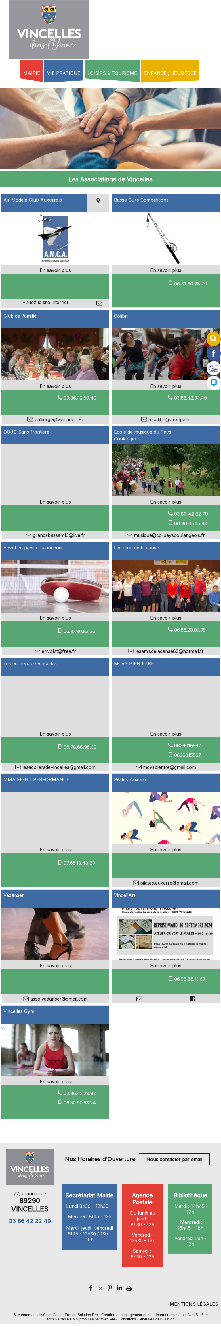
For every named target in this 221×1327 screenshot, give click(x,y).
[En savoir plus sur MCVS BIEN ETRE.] (166, 733)
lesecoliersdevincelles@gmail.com (58, 767)
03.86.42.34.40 (190, 398)
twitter (100, 1287)
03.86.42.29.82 (80, 1093)
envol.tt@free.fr (58, 651)
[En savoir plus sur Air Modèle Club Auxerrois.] (55, 270)
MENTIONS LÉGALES (194, 1304)
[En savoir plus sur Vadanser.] (55, 965)
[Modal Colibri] (166, 379)
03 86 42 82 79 (191, 514)
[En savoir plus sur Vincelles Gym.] (55, 1081)
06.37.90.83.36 (79, 631)
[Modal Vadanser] (55, 958)
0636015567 (187, 745)
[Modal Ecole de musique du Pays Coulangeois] (166, 495)
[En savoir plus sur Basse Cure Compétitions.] (166, 270)
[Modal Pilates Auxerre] (166, 842)
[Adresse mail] (99, 303)
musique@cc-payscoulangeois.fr (168, 535)
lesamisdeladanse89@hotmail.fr (169, 651)
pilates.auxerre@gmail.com (169, 883)
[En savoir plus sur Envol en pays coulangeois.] (55, 617)
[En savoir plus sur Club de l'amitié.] (55, 386)
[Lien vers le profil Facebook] (193, 998)
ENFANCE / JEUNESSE (170, 73)
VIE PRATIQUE (63, 73)
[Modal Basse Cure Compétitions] (166, 263)
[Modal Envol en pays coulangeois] (55, 611)
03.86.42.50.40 (80, 398)
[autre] (214, 373)
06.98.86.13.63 (189, 979)
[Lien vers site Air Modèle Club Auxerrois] (55, 263)
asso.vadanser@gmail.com (58, 999)
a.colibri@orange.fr (168, 419)
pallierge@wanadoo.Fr (58, 419)
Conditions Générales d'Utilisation (146, 1319)
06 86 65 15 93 (190, 523)
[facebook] (214, 359)
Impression (129, 1286)
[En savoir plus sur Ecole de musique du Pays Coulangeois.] (166, 501)
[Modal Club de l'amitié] (55, 379)
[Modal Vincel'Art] (166, 958)
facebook (91, 1287)
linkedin (119, 1287)
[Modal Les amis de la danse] (166, 611)
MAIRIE (31, 73)
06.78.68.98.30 (80, 747)
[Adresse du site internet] (45, 303)
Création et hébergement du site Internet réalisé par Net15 (149, 1315)
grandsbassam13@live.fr (58, 535)
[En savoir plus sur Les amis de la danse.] (166, 617)
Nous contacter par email (174, 1159)
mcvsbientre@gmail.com (169, 767)
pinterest (110, 1287)
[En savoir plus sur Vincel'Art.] (166, 965)
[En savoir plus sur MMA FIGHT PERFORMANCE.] (55, 849)
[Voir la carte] (98, 203)
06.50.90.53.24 (80, 1103)
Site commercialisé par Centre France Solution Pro (55, 1315)
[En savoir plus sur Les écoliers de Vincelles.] (55, 733)
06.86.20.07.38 (190, 630)
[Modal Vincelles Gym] (55, 1074)
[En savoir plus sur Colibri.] (166, 386)
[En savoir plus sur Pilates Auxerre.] (166, 849)
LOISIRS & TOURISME (112, 73)
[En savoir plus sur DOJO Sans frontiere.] (55, 501)
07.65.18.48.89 (79, 863)
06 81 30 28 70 (190, 284)
